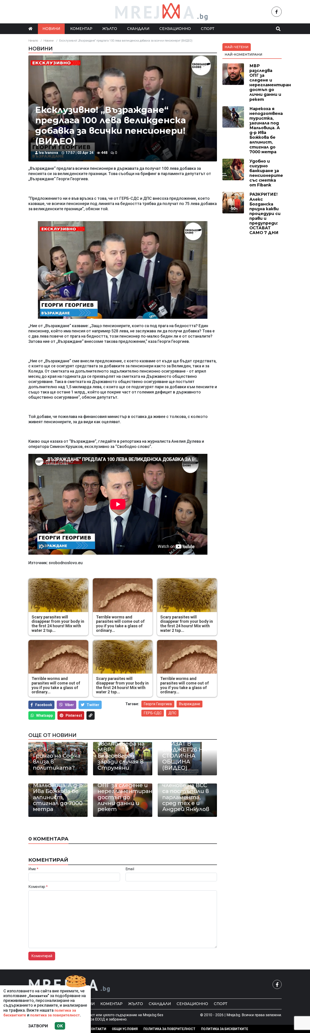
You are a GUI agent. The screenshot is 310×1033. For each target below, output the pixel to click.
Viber (69, 705)
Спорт (207, 29)
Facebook (43, 705)
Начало (33, 40)
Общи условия (125, 1029)
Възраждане (189, 704)
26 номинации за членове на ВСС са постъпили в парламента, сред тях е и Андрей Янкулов (186, 794)
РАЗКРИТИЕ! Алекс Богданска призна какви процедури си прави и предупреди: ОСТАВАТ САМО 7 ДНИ (264, 213)
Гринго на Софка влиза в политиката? (57, 762)
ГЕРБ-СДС (153, 713)
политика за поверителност (55, 1015)
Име (33, 869)
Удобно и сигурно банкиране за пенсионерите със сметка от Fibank (266, 173)
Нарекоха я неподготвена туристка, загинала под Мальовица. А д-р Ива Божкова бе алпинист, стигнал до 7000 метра (58, 785)
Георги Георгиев (158, 704)
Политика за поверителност (169, 1029)
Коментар (81, 29)
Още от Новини (52, 735)
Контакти (97, 1029)
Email (129, 869)
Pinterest (74, 715)
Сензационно (175, 29)
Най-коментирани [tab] (243, 54)
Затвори (38, 1025)
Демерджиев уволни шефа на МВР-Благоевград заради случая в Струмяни (121, 753)
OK (60, 1025)
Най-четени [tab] (236, 47)
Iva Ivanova (48, 153)
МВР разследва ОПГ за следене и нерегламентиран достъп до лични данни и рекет (123, 794)
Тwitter (93, 705)
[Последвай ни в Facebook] (276, 12)
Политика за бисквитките (224, 1029)
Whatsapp (44, 715)
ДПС (172, 713)
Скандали (138, 29)
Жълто (109, 29)
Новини (51, 29)
